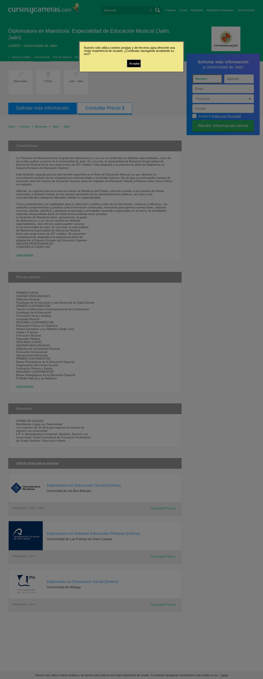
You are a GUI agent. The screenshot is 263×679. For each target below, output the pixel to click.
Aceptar (134, 63)
